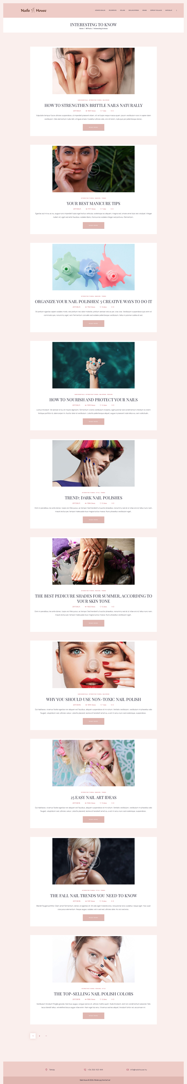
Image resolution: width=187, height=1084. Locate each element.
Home (81, 29)
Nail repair (106, 77)
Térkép (52, 1070)
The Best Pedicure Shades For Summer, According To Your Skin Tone (93, 598)
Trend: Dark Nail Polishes (93, 497)
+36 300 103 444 (95, 1070)
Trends (104, 175)
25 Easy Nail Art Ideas (93, 797)
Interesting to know (95, 77)
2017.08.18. (77, 705)
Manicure (97, 175)
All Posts (89, 29)
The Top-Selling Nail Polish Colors (93, 993)
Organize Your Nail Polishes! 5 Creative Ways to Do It (93, 301)
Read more (93, 127)
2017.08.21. (77, 111)
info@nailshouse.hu (138, 1070)
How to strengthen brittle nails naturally (93, 105)
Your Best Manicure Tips (93, 203)
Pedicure (110, 371)
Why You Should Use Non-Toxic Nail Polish (93, 699)
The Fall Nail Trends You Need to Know (93, 895)
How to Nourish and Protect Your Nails (93, 399)
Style (97, 469)
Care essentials (83, 77)
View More (93, 65)
